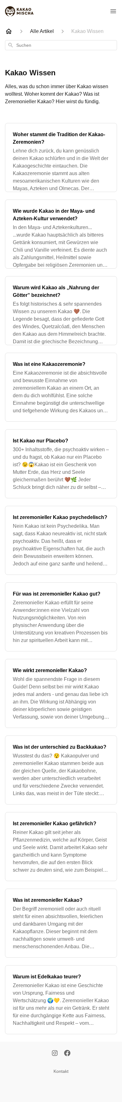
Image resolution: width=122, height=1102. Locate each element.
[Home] (9, 31)
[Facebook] (67, 1053)
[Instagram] (54, 1053)
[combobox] (61, 45)
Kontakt (61, 1071)
